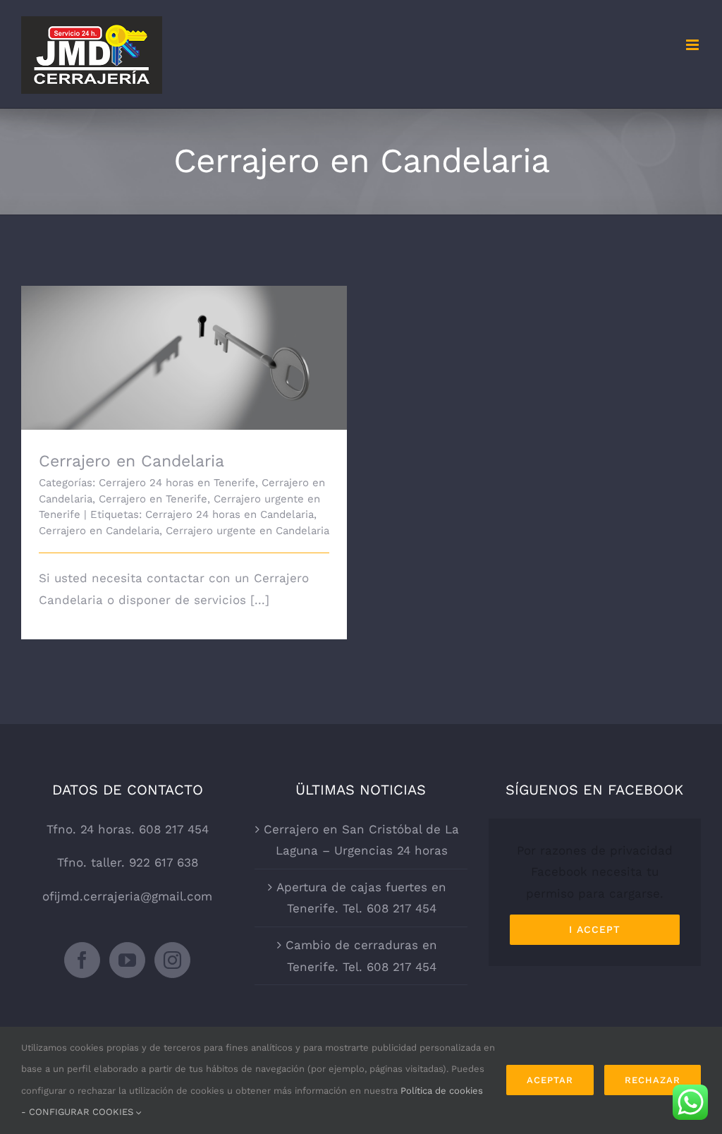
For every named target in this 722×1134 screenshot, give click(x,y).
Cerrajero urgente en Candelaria (247, 530)
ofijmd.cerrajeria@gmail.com (127, 896)
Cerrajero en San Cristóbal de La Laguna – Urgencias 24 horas (361, 840)
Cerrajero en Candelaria (184, 345)
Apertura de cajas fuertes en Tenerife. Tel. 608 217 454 (361, 898)
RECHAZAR (652, 1080)
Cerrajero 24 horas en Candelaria (229, 514)
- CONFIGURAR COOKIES (78, 1111)
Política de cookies (441, 1090)
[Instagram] (172, 960)
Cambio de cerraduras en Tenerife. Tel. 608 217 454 (361, 956)
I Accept (594, 929)
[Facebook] (82, 960)
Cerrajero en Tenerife (153, 499)
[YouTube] (127, 960)
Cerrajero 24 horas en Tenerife (177, 482)
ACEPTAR (550, 1080)
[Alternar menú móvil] (693, 44)
